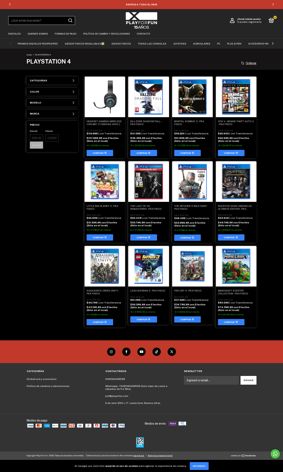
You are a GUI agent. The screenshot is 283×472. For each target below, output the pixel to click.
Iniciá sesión (253, 19)
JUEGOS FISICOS (121, 43)
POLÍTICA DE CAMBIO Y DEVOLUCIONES (106, 33)
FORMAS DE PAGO (65, 33)
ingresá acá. (138, 455)
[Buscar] (70, 20)
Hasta (49, 131)
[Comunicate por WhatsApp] (275, 454)
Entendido (199, 466)
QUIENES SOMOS (38, 33)
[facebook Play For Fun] (126, 352)
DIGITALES (14, 33)
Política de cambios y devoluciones (48, 386)
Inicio (29, 54)
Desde (33, 131)
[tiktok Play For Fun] (156, 352)
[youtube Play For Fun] (141, 352)
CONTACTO (143, 33)
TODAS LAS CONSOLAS (152, 43)
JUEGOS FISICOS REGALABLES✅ (84, 43)
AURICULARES (201, 43)
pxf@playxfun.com (116, 396)
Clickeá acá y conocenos (42, 379)
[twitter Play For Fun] (172, 352)
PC (218, 43)
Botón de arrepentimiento (160, 455)
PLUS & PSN (234, 43)
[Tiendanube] (243, 456)
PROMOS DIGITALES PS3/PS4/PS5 (38, 43)
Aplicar (36, 145)
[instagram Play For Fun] (111, 352)
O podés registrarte (249, 21)
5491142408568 (115, 379)
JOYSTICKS (179, 43)
